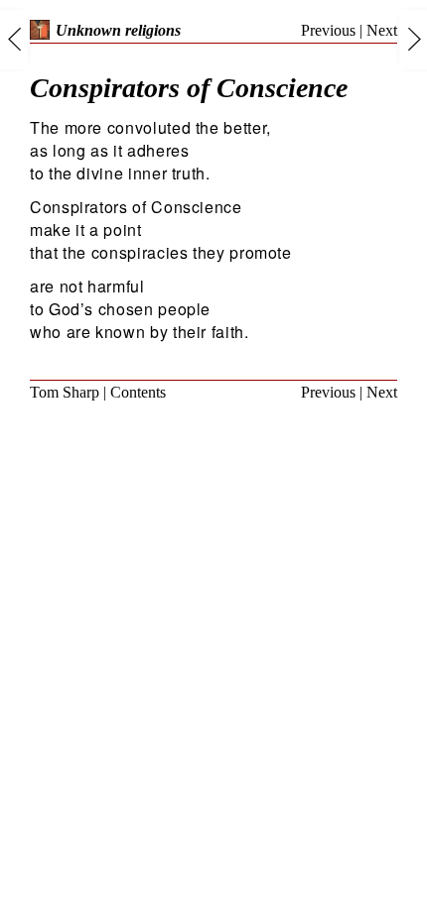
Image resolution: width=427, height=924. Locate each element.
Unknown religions (118, 30)
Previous (328, 30)
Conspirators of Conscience (189, 87)
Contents (138, 392)
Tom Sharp (64, 392)
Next (381, 30)
